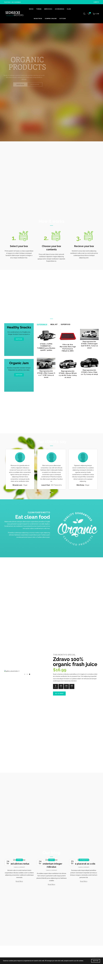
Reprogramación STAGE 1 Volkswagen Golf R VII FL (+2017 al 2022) (89, 345)
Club (69, 9)
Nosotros (38, 18)
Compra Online (51, 18)
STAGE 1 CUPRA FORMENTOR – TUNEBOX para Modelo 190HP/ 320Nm (46, 347)
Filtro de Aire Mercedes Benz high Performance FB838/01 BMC (68, 348)
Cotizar (62, 18)
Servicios (48, 9)
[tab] (42, 324)
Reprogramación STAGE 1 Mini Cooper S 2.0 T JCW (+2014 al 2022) (46, 374)
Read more (19, 881)
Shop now (19, 339)
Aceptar (95, 960)
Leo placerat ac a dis (83, 863)
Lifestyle (19, 859)
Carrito (96, 2)
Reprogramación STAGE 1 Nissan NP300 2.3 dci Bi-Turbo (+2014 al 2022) (68, 374)
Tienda (39, 9)
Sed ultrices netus (19, 863)
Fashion (51, 859)
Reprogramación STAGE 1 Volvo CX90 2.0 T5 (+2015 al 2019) (89, 372)
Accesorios (59, 9)
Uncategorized (84, 859)
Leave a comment (19, 867)
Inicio (31, 9)
